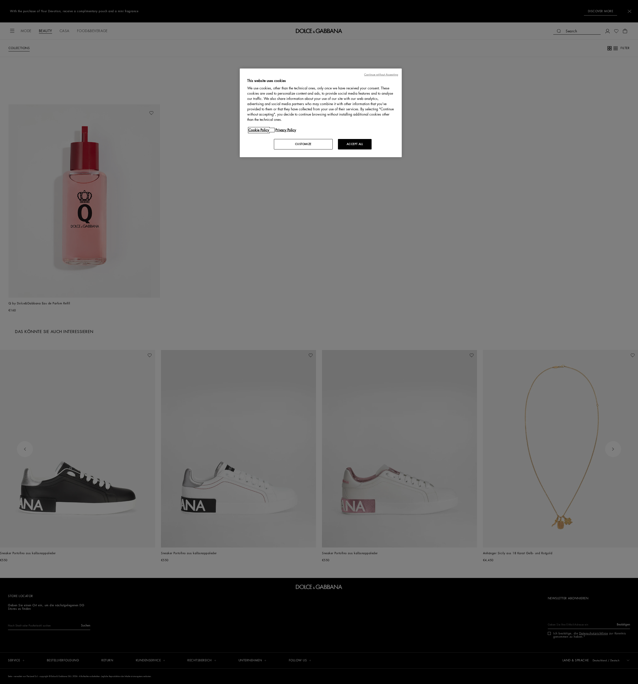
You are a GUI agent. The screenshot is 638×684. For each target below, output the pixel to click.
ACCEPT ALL (355, 144)
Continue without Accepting (381, 74)
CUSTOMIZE (303, 144)
